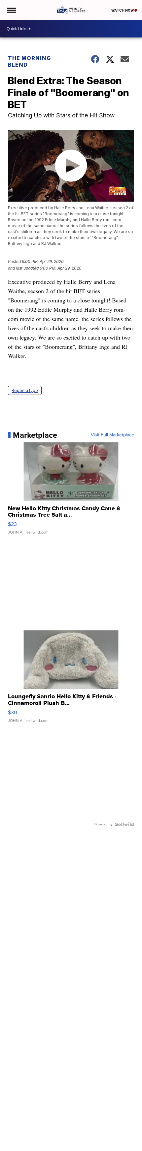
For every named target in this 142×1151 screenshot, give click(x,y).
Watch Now (122, 10)
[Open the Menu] (11, 10)
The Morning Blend (29, 61)
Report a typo (25, 390)
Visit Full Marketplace (112, 435)
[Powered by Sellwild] (124, 824)
